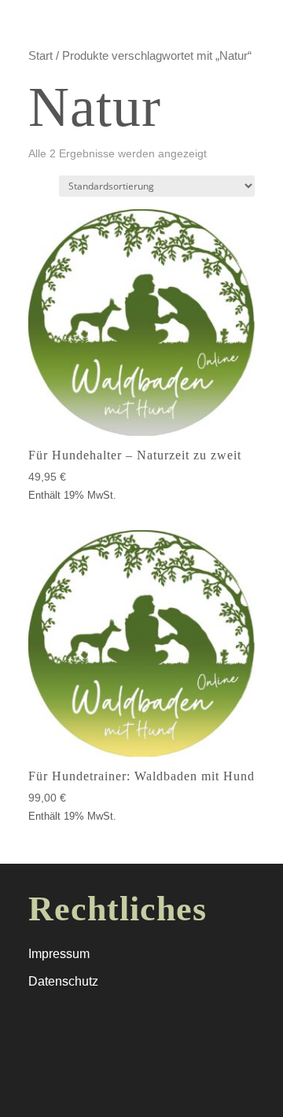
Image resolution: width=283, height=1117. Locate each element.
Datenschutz (63, 981)
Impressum (59, 953)
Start (40, 56)
